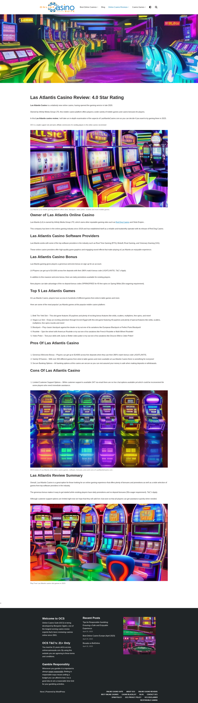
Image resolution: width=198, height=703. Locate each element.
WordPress (60, 692)
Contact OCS (152, 694)
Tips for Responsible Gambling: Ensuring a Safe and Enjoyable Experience (95, 625)
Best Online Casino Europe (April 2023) (99, 636)
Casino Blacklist (129, 694)
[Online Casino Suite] (58, 7)
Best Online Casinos (109, 694)
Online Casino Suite (114, 691)
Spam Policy (117, 697)
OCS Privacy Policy (133, 697)
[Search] (156, 7)
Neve (42, 692)
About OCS (130, 691)
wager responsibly (55, 672)
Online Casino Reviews (148, 691)
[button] (97, 7)
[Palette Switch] (150, 7)
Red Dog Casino (122, 222)
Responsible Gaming (149, 700)
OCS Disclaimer (151, 697)
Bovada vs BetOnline (91, 643)
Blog (103, 7)
